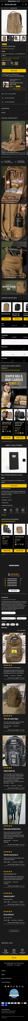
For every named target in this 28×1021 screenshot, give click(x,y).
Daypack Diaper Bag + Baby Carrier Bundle (7, 423)
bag (17, 624)
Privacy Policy (19, 1016)
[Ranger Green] (10, 431)
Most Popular (7, 8)
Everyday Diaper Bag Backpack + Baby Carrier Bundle (19, 424)
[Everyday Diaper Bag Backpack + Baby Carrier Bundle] (19, 414)
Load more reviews (14, 930)
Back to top (14, 957)
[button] (25, 4)
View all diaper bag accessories (8, 521)
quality (3, 624)
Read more (12, 783)
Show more (4, 627)
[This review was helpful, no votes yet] (20, 678)
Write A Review (14, 590)
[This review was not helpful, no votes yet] (22, 678)
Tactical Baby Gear (7, 1016)
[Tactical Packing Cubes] (7, 529)
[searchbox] (7, 618)
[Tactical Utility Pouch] (19, 529)
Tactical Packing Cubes (5, 537)
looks (8, 624)
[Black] (5, 431)
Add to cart (14, 70)
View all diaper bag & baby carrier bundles (10, 370)
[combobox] (22, 630)
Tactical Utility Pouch (19, 536)
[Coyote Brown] (3, 431)
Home (2, 8)
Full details (3, 515)
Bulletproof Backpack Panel (12, 475)
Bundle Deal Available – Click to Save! (10, 58)
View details (6, 318)
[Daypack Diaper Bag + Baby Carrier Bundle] (7, 414)
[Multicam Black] (8, 431)
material (12, 624)
